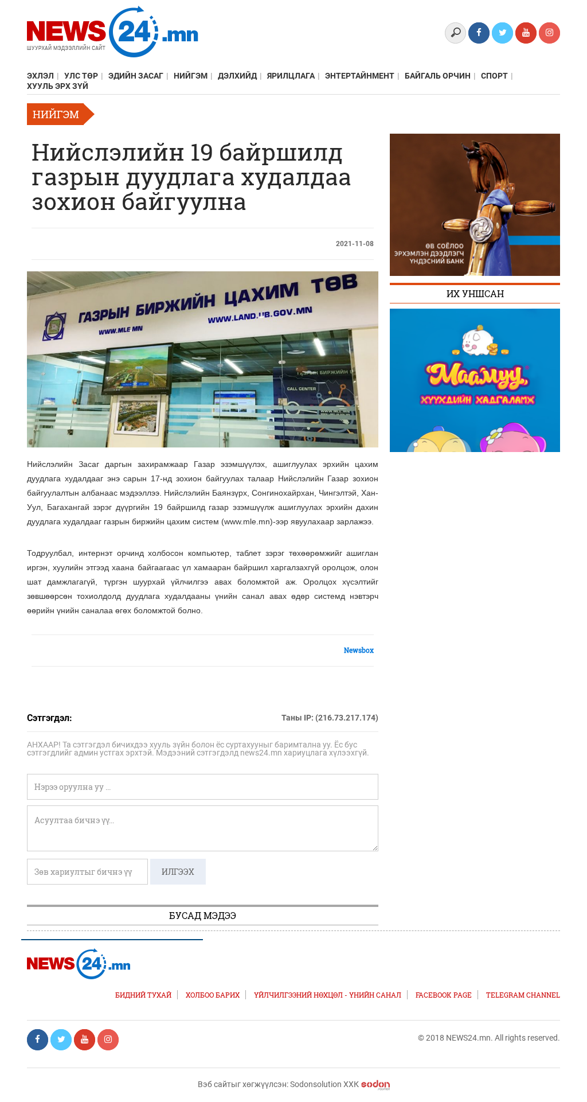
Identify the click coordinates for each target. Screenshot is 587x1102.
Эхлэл (40, 75)
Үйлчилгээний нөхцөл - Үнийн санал (327, 994)
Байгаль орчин (438, 75)
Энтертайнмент (359, 75)
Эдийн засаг (135, 75)
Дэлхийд (237, 75)
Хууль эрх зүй (57, 86)
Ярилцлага (291, 75)
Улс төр (81, 75)
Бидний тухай (143, 994)
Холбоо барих (213, 994)
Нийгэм (191, 75)
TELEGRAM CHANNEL (523, 994)
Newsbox (359, 650)
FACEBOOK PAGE (444, 994)
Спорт (494, 75)
